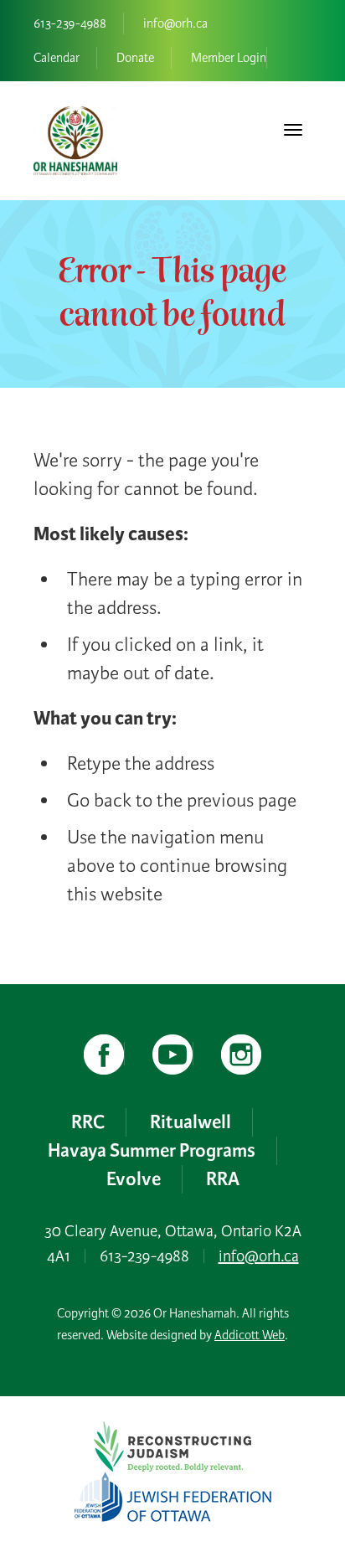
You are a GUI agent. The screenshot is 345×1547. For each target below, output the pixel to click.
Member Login (228, 57)
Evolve (133, 1179)
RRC (88, 1122)
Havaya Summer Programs (151, 1151)
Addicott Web (249, 1335)
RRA (222, 1179)
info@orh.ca (175, 23)
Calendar (56, 57)
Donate (135, 57)
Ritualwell (190, 1122)
